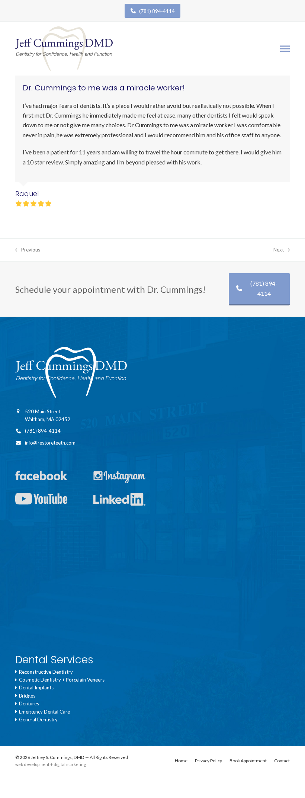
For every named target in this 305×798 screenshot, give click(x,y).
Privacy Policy (208, 760)
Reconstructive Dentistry (45, 672)
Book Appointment (248, 760)
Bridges (26, 696)
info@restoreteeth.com (50, 443)
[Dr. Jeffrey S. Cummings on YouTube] (50, 500)
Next (278, 250)
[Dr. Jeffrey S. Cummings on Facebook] (50, 477)
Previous (27, 250)
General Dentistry (37, 719)
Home (181, 760)
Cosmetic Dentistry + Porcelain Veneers (61, 680)
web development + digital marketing (50, 764)
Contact (282, 760)
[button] (285, 49)
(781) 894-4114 (155, 11)
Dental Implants (35, 687)
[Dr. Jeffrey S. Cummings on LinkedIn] (128, 500)
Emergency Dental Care (43, 712)
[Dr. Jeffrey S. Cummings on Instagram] (128, 477)
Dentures (28, 703)
